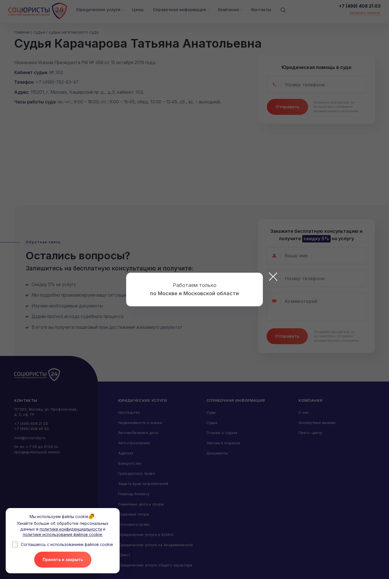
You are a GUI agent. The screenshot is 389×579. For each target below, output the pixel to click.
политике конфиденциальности (71, 529)
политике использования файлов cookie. (63, 534)
